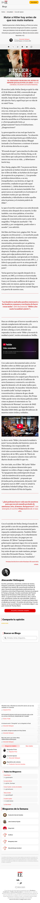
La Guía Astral (7, 804)
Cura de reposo (18, 41)
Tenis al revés (7, 793)
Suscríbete (34, 2)
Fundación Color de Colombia (17, 764)
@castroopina (9, 777)
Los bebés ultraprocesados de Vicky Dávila (13, 730)
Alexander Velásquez (24, 39)
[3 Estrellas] (4, 623)
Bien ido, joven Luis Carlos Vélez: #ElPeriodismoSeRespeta (10, 738)
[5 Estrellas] (7, 623)
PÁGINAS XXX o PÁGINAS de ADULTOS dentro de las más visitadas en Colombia (17, 706)
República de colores (14, 762)
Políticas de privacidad (16, 892)
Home (3, 12)
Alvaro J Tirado (6, 718)
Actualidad (10, 12)
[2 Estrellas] (3, 623)
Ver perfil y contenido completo (20, 610)
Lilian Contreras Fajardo (14, 821)
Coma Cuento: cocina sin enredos (13, 787)
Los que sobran (8, 781)
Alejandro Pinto (7, 710)
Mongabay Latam (12, 841)
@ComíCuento (9, 789)
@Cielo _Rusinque (10, 783)
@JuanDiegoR (9, 795)
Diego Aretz (11, 828)
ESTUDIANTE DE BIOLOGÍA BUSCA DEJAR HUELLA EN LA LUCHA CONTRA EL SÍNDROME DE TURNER (17, 715)
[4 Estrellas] (6, 623)
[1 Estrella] (2, 623)
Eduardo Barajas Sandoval (14, 848)
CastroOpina (7, 775)
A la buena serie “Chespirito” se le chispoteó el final (16, 723)
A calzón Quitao (9, 801)
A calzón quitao (8, 798)
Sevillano (10, 835)
